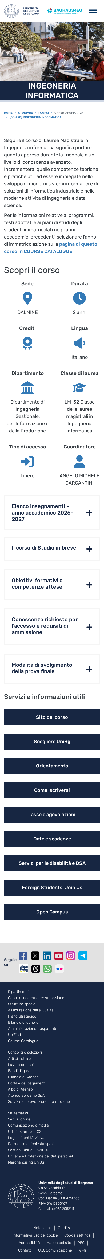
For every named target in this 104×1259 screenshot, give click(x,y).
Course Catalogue (23, 1041)
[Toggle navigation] (93, 11)
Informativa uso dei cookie (35, 1235)
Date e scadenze (52, 839)
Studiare (25, 112)
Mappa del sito (58, 1243)
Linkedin (47, 956)
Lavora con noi (21, 1065)
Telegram (82, 955)
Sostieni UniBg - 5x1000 (28, 1150)
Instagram (70, 955)
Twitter (35, 956)
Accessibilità (29, 1243)
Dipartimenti (18, 992)
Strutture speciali (22, 1004)
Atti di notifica (19, 1059)
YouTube (58, 956)
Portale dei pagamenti (27, 1083)
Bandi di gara (19, 1071)
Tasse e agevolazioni (52, 814)
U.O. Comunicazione (55, 1250)
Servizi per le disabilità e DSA (52, 863)
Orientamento (52, 766)
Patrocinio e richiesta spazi (31, 1144)
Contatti (25, 1250)
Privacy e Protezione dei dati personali (41, 1156)
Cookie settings (77, 1235)
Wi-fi (82, 1250)
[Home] (21, 11)
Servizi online (19, 1119)
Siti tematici (18, 1113)
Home (8, 112)
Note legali (42, 1228)
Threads (35, 969)
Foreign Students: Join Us (52, 887)
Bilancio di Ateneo (23, 1077)
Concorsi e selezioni (25, 1052)
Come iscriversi (52, 790)
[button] (52, 512)
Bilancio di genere (23, 1022)
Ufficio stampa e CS (24, 1132)
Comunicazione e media (28, 1125)
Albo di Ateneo (20, 1089)
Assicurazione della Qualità (31, 1010)
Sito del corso (52, 717)
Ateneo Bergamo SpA (26, 1095)
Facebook (23, 956)
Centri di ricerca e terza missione (36, 998)
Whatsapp (47, 969)
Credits (64, 1228)
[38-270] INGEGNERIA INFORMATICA (36, 117)
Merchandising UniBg (26, 1162)
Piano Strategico (22, 1016)
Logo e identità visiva (26, 1138)
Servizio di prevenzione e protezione (39, 1102)
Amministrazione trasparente (32, 1029)
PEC (81, 1243)
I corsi (43, 112)
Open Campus (52, 912)
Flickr (59, 969)
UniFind (14, 1035)
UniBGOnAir (23, 968)
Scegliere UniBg (52, 741)
